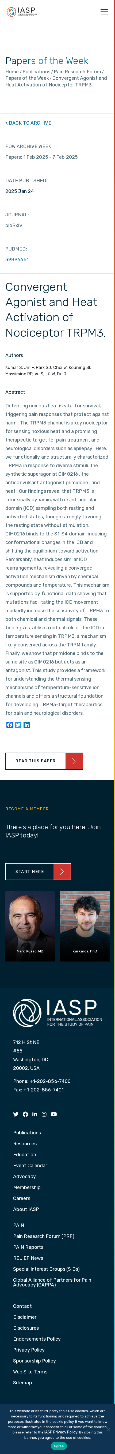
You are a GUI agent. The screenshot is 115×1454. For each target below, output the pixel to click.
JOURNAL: (17, 215)
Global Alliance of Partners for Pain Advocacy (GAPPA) (52, 1283)
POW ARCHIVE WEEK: (28, 146)
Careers (21, 1198)
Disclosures (26, 1328)
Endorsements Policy (37, 1339)
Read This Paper (36, 760)
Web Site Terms (30, 1372)
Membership (27, 1187)
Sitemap (22, 1383)
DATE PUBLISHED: (26, 181)
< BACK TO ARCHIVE (28, 123)
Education (24, 1155)
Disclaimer (24, 1317)
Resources (25, 1144)
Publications (27, 1133)
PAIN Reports (28, 1247)
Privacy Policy (29, 1350)
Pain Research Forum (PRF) (44, 1236)
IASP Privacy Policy (61, 1432)
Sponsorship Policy (34, 1361)
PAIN (18, 1225)
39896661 (17, 260)
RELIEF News (28, 1258)
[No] (108, 1429)
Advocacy (24, 1176)
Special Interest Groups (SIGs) (46, 1269)
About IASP (26, 1209)
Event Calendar (30, 1166)
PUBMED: (16, 249)
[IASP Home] (22, 12)
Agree (58, 1446)
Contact (22, 1306)
